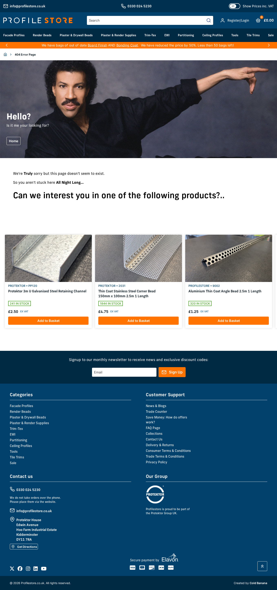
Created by (250, 583)
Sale (271, 35)
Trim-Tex (150, 35)
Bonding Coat (127, 45)
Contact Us (154, 439)
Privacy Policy (156, 462)
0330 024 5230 (139, 6)
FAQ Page (153, 428)
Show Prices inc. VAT (258, 6)
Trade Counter (156, 411)
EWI (167, 35)
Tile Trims (253, 35)
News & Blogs (156, 406)
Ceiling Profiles (212, 35)
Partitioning (186, 35)
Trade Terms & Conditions (165, 456)
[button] (6, 45)
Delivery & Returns (160, 445)
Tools (234, 35)
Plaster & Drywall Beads (76, 35)
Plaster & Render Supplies (118, 35)
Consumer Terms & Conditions (168, 451)
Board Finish (97, 45)
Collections (154, 433)
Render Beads (42, 35)
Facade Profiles (13, 35)
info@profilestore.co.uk (27, 6)
